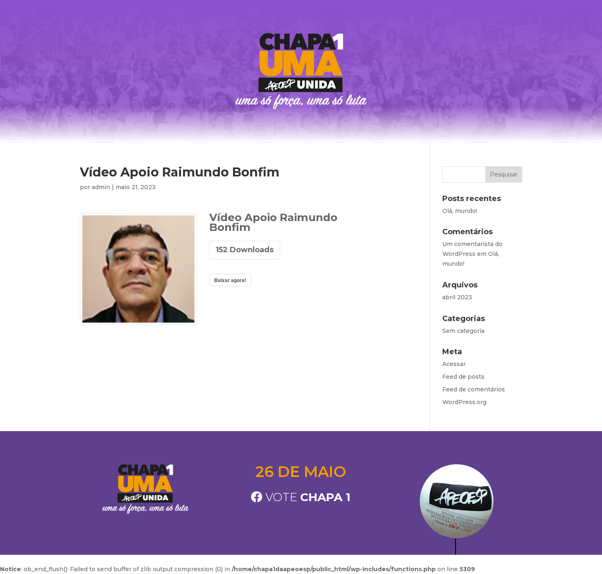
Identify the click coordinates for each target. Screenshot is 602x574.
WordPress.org (464, 402)
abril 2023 (457, 297)
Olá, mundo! (459, 211)
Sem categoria (463, 330)
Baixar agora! (230, 280)
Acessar (454, 364)
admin (101, 187)
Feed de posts (463, 376)
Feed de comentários (473, 389)
